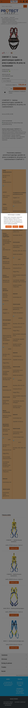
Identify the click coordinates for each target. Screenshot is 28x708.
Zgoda (21, 226)
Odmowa (15, 226)
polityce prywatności (12, 223)
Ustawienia (8, 226)
